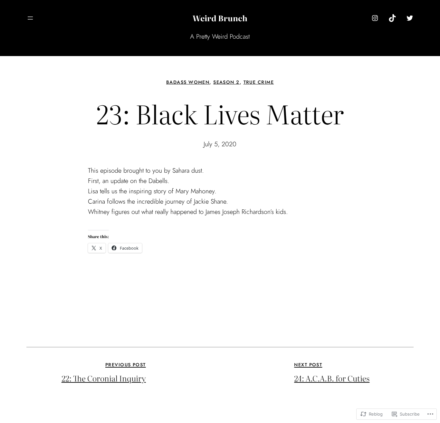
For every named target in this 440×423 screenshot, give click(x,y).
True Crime (259, 82)
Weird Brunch (220, 18)
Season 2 (226, 82)
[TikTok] (392, 18)
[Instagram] (375, 18)
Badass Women (187, 82)
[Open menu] (30, 18)
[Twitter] (410, 18)
